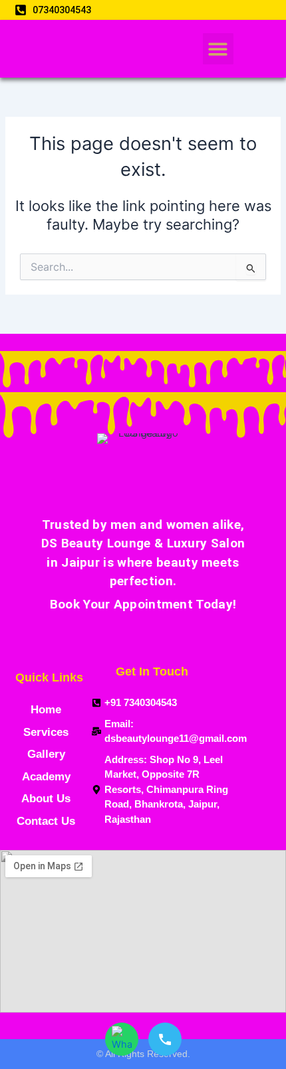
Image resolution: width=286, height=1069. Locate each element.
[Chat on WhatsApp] (121, 1039)
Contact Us (46, 821)
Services (46, 732)
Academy (46, 776)
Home (46, 709)
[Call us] (165, 1039)
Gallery (46, 754)
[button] (218, 48)
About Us (46, 798)
